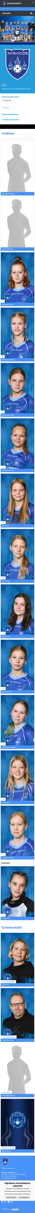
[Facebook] (2, 1202)
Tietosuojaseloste (8, 1168)
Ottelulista (6, 107)
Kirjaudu (6, 13)
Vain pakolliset (24, 1197)
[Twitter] (6, 1202)
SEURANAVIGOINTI (20, 3)
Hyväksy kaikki (11, 1197)
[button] (2, 29)
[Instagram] (12, 1202)
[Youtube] (9, 1202)
